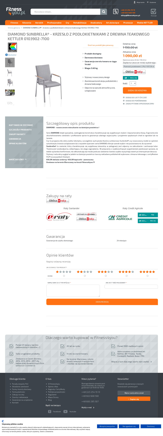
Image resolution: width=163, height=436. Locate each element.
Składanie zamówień (20, 386)
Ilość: (125, 83)
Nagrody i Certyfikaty (56, 389)
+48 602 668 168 (90, 395)
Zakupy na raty (18, 394)
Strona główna (14, 28)
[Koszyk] (154, 12)
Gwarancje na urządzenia (22, 400)
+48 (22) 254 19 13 (91, 392)
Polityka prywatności (56, 392)
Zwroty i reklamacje (20, 397)
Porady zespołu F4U (20, 384)
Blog (50, 400)
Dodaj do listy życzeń (136, 97)
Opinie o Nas (53, 386)
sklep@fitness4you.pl (130, 15)
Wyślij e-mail (87, 407)
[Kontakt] (115, 11)
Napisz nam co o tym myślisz (59, 283)
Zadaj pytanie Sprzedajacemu (140, 104)
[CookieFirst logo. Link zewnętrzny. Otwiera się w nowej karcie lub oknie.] (3, 421)
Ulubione (153, 2)
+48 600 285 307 (90, 401)
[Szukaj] (103, 12)
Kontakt (15, 402)
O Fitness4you (54, 384)
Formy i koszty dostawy (21, 389)
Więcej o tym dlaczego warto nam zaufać (130, 361)
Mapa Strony (53, 397)
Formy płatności (18, 392)
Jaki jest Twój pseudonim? (116, 283)
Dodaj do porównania (136, 101)
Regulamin (52, 394)
